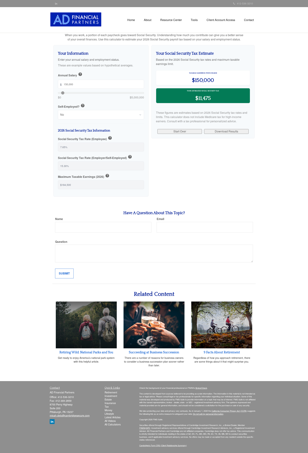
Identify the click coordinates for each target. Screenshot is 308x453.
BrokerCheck (201, 387)
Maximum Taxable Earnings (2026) (83, 176)
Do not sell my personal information (208, 413)
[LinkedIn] (56, 3)
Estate (108, 399)
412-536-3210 (245, 3)
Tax (107, 406)
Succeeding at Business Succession (154, 352)
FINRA (142, 427)
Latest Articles (112, 417)
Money (108, 410)
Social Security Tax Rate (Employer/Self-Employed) (95, 157)
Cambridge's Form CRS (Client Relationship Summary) (163, 445)
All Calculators (113, 424)
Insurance (110, 403)
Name (59, 219)
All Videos (110, 421)
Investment (111, 396)
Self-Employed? (71, 106)
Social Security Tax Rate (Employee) (85, 138)
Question (61, 242)
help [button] (80, 74)
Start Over (179, 131)
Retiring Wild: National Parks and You (86, 352)
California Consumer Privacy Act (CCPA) (229, 410)
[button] (147, 19)
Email (160, 219)
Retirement (111, 392)
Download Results (226, 131)
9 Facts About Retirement (222, 352)
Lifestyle (109, 413)
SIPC (148, 427)
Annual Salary (70, 74)
